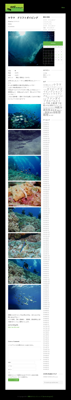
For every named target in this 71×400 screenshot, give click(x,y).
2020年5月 (46, 269)
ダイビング (53, 89)
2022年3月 (46, 226)
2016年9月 (46, 355)
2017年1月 (46, 347)
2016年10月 (46, 353)
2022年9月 (46, 214)
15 (61, 54)
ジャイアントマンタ (49, 87)
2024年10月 (46, 166)
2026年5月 (46, 128)
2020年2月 (46, 275)
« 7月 (45, 65)
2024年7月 (46, 171)
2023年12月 (46, 185)
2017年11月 (46, 328)
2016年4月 (46, 365)
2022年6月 (46, 220)
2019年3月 (46, 297)
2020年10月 (46, 259)
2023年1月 (46, 207)
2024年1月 (46, 183)
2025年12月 (46, 138)
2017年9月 (46, 332)
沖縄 (57, 107)
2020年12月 (46, 256)
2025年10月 (46, 142)
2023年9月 (46, 191)
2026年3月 (46, 132)
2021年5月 (46, 246)
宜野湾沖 (52, 108)
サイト (10, 369)
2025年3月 (46, 156)
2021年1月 (46, 254)
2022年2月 (46, 228)
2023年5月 (46, 199)
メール (10, 366)
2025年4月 (46, 154)
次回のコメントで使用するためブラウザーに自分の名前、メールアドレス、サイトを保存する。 (23, 376)
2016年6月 (46, 361)
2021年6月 (46, 244)
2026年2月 (46, 134)
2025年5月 (46, 152)
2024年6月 (46, 173)
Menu (63, 7)
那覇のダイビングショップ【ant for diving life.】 (41, 396)
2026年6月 (46, 126)
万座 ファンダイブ (48, 28)
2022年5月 (46, 222)
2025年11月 (46, 140)
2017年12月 (46, 326)
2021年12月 (46, 232)
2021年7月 (46, 242)
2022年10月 (46, 213)
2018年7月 (46, 312)
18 (50, 57)
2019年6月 (46, 291)
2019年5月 (46, 293)
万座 (48, 103)
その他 (45, 73)
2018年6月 (46, 314)
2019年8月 (46, 287)
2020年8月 (46, 263)
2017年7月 (46, 336)
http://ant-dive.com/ (13, 327)
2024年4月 (46, 177)
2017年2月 (46, 346)
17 (47, 57)
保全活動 (45, 108)
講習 (51, 113)
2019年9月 (46, 285)
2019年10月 (46, 283)
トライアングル (47, 22)
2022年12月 (46, 209)
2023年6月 (46, 197)
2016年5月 (46, 363)
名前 (9, 362)
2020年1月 (46, 277)
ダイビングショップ (52, 90)
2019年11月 (46, 281)
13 (55, 54)
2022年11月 (46, 211)
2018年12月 (46, 302)
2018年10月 (46, 306)
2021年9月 (46, 238)
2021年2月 (46, 252)
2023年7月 (46, 195)
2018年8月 (46, 310)
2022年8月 (46, 216)
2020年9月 (46, 261)
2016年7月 (46, 359)
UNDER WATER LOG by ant (50, 377)
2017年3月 (46, 344)
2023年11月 (46, 187)
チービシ (47, 94)
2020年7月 (46, 265)
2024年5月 (46, 175)
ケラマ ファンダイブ (49, 20)
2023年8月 (46, 193)
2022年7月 (46, 218)
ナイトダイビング (52, 96)
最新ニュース (46, 75)
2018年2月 (46, 322)
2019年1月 (46, 301)
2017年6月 (46, 338)
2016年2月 (46, 369)
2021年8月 (46, 240)
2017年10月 (46, 330)
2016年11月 (46, 351)
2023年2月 (46, 205)
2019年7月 (46, 289)
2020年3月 (46, 273)
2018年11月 (46, 304)
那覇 (55, 112)
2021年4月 (46, 248)
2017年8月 (46, 334)
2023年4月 (46, 201)
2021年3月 (46, 250)
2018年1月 (46, 324)
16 (44, 57)
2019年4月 (46, 295)
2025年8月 (46, 146)
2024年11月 (46, 164)
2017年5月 (46, 340)
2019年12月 (46, 279)
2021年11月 (46, 234)
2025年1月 (46, 160)
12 (53, 54)
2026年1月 (46, 136)
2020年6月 (46, 267)
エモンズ (50, 85)
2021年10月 (46, 236)
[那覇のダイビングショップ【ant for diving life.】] (35, 8)
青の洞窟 (51, 115)
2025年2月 (46, 158)
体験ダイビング (56, 105)
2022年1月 (46, 230)
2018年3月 (46, 320)
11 (50, 54)
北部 (49, 108)
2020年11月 (46, 258)
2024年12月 (46, 162)
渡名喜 (53, 110)
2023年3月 (46, 203)
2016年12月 (46, 349)
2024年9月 (46, 168)
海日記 (10, 24)
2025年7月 (46, 148)
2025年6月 (46, 150)
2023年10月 (46, 189)
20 (55, 57)
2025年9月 (46, 144)
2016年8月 (46, 357)
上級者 (53, 103)
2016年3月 (46, 367)
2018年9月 (46, 308)
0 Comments (11, 26)
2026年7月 (46, 124)
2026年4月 (46, 130)
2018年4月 (46, 318)
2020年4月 (46, 271)
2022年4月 (46, 224)
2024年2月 (46, 181)
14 (58, 54)
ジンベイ (58, 87)
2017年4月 (46, 342)
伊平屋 (47, 105)
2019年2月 (46, 299)
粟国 (47, 112)
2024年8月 (46, 169)
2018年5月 (46, 316)
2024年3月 (46, 179)
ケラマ (57, 84)
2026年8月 (46, 123)
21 (58, 57)
